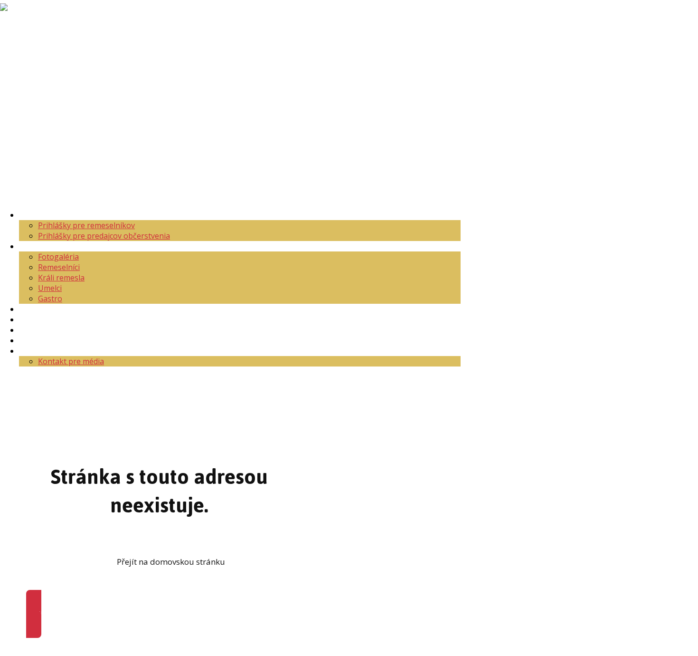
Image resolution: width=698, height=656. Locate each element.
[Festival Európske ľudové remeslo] (26, 48)
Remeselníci (59, 267)
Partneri (33, 340)
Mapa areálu (41, 309)
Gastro (50, 298)
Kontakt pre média (71, 361)
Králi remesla (61, 277)
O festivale (38, 246)
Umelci (50, 288)
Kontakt (33, 351)
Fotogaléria (58, 256)
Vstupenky (38, 330)
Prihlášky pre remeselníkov (86, 225)
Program (35, 319)
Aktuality (34, 215)
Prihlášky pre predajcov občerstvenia (104, 236)
